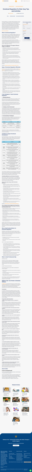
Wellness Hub (11, 13)
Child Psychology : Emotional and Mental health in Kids (12, 203)
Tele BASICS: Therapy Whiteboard (27, 457)
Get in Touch (16, 445)
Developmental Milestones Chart (12, 458)
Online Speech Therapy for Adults (19, 454)
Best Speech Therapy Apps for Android (12, 454)
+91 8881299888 (28, 39)
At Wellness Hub (4, 283)
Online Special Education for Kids (19, 460)
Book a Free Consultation (5, 30)
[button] (6, 391)
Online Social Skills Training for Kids (19, 458)
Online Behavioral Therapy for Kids (19, 459)
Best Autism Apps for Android (11, 453)
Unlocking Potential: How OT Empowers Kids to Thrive (11, 65)
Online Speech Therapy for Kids (19, 453)
